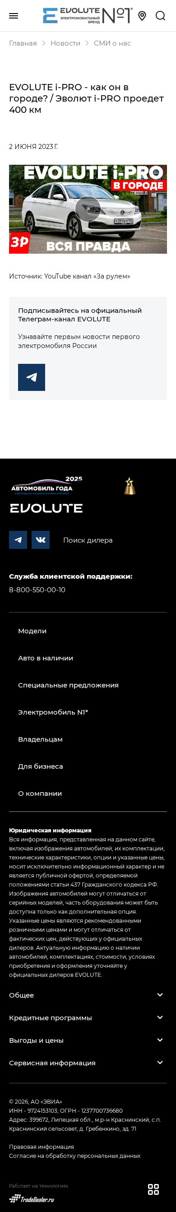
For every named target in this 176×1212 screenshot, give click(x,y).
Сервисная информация (52, 1062)
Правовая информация (41, 1146)
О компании (40, 793)
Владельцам (40, 738)
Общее (21, 994)
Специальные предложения (68, 684)
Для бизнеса (40, 766)
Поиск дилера (88, 539)
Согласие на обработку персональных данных (74, 1155)
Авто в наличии (45, 657)
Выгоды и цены (36, 1040)
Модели (32, 630)
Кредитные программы (50, 1017)
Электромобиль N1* (53, 711)
